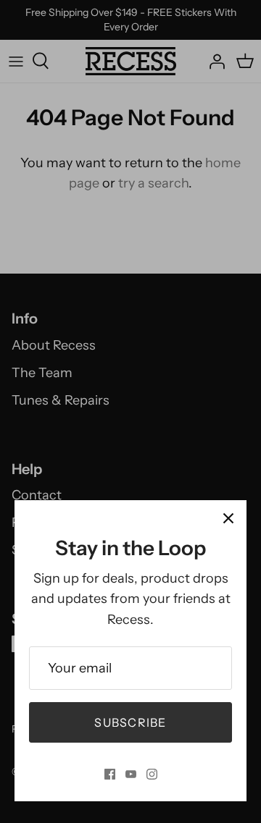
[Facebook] (109, 774)
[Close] (228, 518)
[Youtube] (130, 774)
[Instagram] (151, 774)
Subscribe (130, 722)
